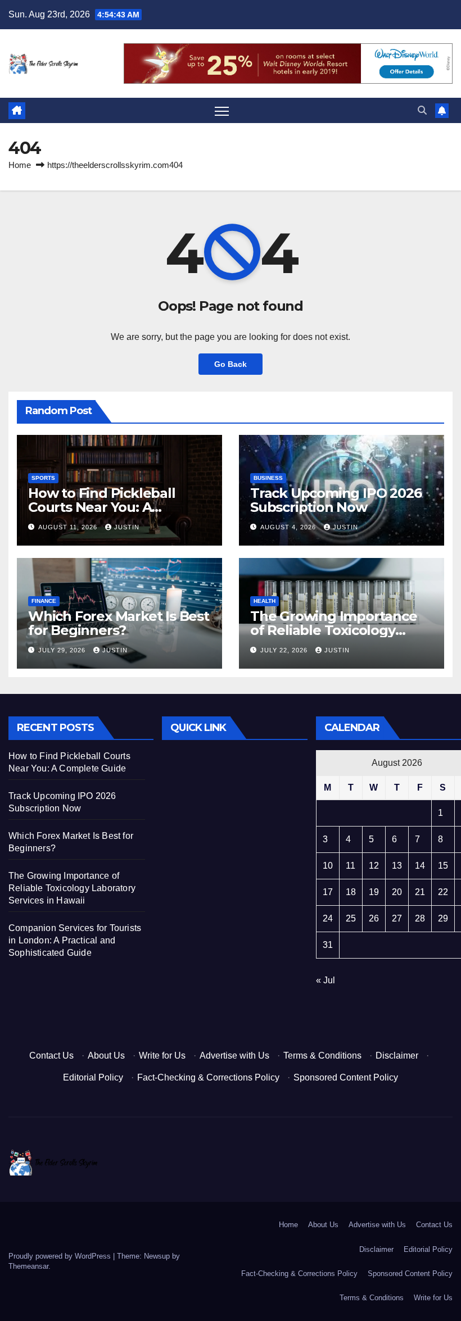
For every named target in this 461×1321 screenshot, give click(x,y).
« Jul (325, 980)
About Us (106, 1055)
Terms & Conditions (322, 1055)
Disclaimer (397, 1055)
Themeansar (28, 1266)
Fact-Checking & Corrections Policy (208, 1077)
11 (350, 865)
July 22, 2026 (285, 650)
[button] (422, 110)
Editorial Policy (93, 1077)
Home (19, 165)
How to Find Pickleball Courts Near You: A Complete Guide (101, 507)
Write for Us (162, 1055)
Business (268, 478)
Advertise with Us (234, 1055)
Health (264, 601)
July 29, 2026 (63, 650)
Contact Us (51, 1055)
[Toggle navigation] (222, 111)
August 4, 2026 (289, 527)
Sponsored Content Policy (345, 1077)
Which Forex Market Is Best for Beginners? (118, 623)
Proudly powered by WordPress (60, 1256)
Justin (126, 527)
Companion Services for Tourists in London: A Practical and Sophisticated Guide (74, 940)
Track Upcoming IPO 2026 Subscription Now (335, 500)
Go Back (230, 364)
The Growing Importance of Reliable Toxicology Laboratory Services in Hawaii (71, 888)
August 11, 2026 (69, 527)
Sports (43, 478)
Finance (43, 601)
